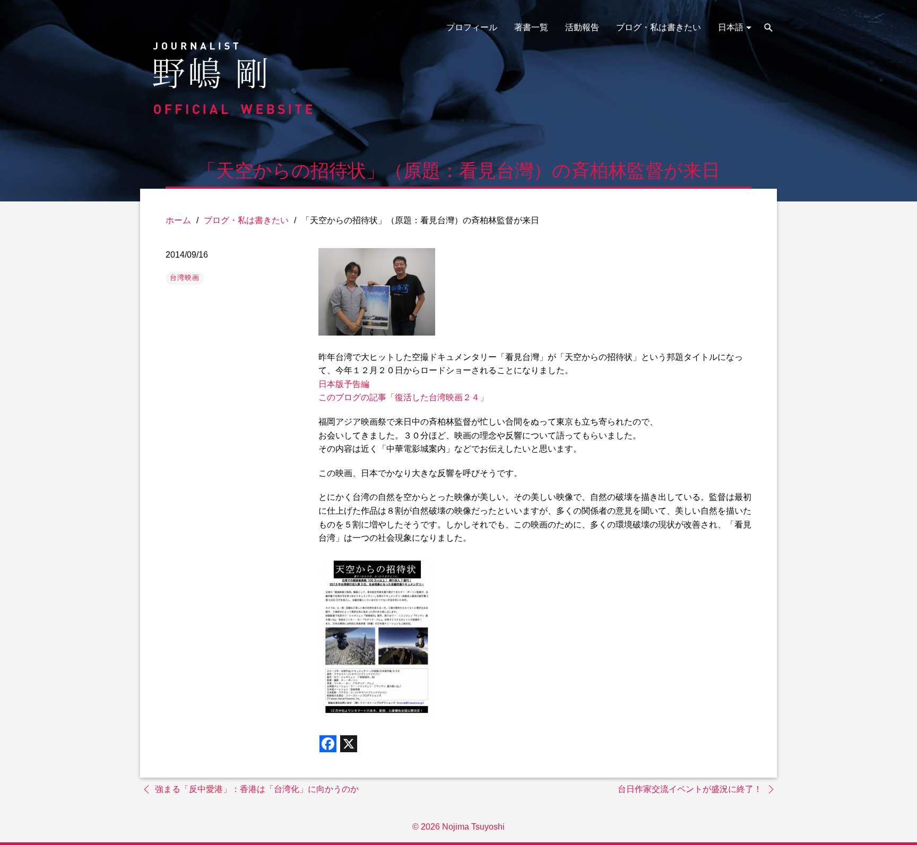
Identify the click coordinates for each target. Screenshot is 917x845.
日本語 (730, 27)
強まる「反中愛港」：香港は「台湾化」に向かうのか (257, 789)
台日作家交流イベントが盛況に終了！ (690, 789)
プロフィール (471, 27)
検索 (768, 27)
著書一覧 (531, 27)
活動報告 (582, 27)
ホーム (178, 220)
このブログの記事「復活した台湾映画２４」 (403, 397)
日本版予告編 (343, 384)
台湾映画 (185, 277)
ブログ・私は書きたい (658, 27)
